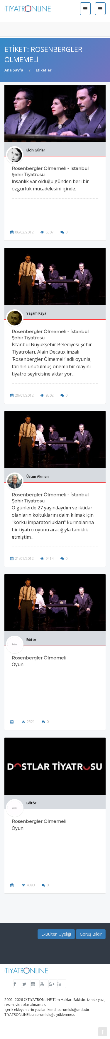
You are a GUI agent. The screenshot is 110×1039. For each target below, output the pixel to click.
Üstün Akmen (37, 476)
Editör (31, 639)
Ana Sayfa (13, 70)
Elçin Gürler (35, 150)
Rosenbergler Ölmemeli (39, 658)
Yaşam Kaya (36, 313)
